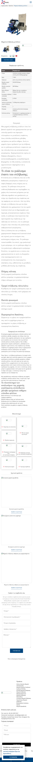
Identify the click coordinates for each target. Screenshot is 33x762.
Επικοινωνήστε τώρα (16, 674)
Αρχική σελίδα (4, 5)
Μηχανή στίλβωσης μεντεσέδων (21, 696)
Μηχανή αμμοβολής (21, 706)
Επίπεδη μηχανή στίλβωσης (23, 690)
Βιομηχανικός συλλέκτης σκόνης (22, 704)
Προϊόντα (11, 5)
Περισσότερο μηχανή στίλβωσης (21, 701)
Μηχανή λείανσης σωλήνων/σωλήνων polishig (23, 688)
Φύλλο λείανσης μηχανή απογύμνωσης (22, 685)
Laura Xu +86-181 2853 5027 (11, 713)
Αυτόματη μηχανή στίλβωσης (23, 698)
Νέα (32, 751)
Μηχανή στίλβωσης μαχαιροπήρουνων (21, 693)
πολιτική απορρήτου (8, 751)
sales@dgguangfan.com (20, 715)
